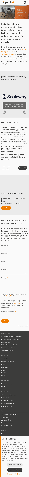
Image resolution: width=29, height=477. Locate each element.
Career (3, 411)
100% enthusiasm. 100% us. (9, 414)
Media (3, 375)
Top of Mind (5, 417)
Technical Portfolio (7, 350)
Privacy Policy (9, 296)
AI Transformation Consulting (10, 339)
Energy (3, 364)
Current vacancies (6, 425)
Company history (6, 406)
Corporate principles (7, 403)
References (5, 380)
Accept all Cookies (14, 470)
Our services (5, 333)
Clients (3, 387)
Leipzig (10, 52)
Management (5, 398)
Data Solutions (5, 342)
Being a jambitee (6, 420)
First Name (5, 245)
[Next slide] (24, 112)
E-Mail (3, 261)
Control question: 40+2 (8, 311)
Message (4, 278)
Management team (7, 400)
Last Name (5, 253)
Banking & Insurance (7, 362)
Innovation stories (6, 384)
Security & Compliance (8, 348)
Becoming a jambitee (7, 423)
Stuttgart (4, 52)
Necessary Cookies (15, 465)
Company (4, 391)
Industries (4, 355)
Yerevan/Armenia (7, 54)
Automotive (4, 359)
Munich (24, 49)
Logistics (4, 373)
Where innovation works (8, 395)
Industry (4, 269)
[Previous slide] (4, 112)
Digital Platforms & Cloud (9, 345)
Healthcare (4, 367)
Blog (2, 434)
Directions (6, 208)
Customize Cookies (14, 474)
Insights (4, 430)
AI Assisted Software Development (11, 337)
